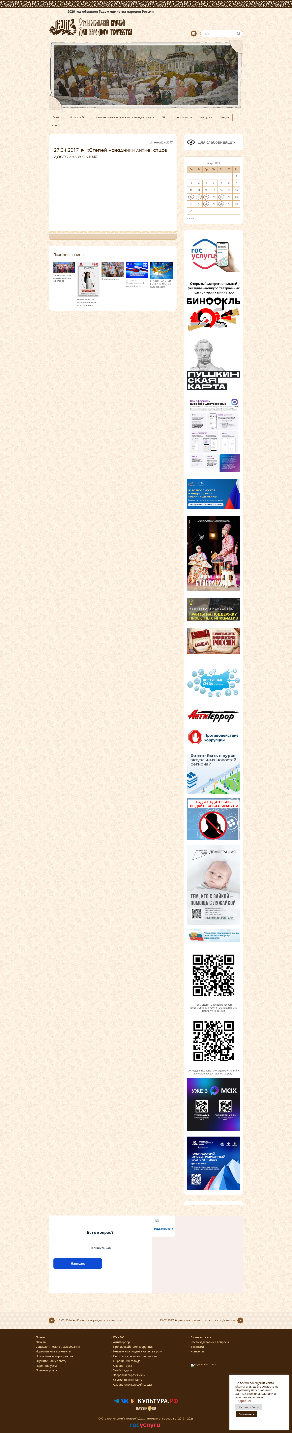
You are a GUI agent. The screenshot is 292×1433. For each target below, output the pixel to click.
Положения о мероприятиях (55, 1356)
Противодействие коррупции (133, 1346)
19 (206, 196)
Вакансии (197, 1346)
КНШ (164, 117)
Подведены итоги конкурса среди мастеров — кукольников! (62, 279)
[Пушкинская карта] (213, 389)
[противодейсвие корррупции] (213, 744)
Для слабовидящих (216, 142)
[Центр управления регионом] (213, 772)
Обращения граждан (127, 1361)
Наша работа (79, 117)
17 (191, 196)
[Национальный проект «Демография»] (213, 924)
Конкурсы (206, 117)
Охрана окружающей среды (132, 1384)
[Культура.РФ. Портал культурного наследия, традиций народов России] (158, 1402)
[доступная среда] (213, 697)
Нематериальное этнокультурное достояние (125, 117)
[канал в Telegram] (116, 1402)
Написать (78, 1263)
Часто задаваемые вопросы (210, 1342)
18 (199, 196)
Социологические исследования (58, 1346)
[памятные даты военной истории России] (213, 653)
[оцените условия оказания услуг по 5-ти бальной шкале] (213, 1001)
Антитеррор (121, 1342)
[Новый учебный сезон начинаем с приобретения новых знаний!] (88, 295)
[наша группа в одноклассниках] (132, 1402)
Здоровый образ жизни (129, 1375)
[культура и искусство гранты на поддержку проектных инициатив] (213, 620)
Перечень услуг (46, 1366)
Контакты (197, 1351)
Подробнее (243, 1401)
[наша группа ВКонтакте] (125, 1402)
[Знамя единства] (113, 275)
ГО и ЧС (118, 1337)
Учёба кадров (122, 1370)
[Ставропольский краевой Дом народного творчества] (110, 26)
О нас (56, 125)
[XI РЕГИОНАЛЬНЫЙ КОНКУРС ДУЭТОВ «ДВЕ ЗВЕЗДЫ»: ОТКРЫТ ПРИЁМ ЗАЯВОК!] (161, 277)
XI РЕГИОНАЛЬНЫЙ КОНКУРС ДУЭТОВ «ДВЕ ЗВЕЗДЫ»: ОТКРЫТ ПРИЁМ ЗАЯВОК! (160, 287)
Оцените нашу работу (51, 1361)
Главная (57, 117)
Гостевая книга (201, 1337)
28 (221, 203)
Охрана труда (122, 1366)
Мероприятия (183, 117)
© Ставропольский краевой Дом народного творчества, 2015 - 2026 (146, 1418)
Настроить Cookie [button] (249, 1407)
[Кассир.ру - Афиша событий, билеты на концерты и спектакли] (146, 1410)
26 (206, 203)
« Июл (190, 218)
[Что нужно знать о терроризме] (213, 724)
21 (221, 196)
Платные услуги (46, 1370)
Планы (40, 1337)
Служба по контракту (127, 1380)
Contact (194, 34)
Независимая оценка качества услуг (138, 1351)
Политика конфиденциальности (135, 1356)
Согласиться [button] (246, 1414)
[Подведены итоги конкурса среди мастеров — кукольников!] (64, 271)
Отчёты (41, 1342)
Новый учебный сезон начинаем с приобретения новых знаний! (87, 304)
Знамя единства (111, 279)
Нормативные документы (53, 1351)
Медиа (224, 117)
